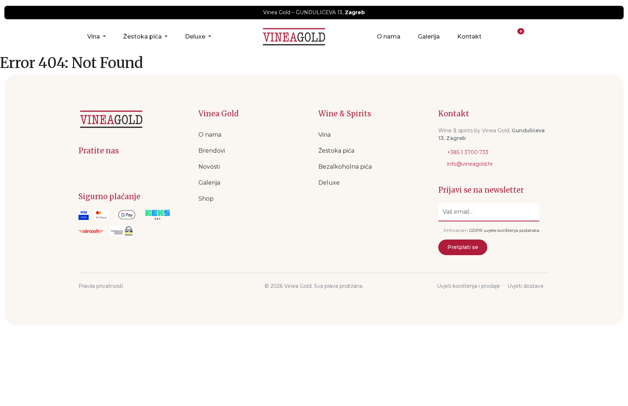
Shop (206, 198)
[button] (502, 36)
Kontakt (469, 36)
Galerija (429, 36)
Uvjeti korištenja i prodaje (468, 286)
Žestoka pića (143, 36)
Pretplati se (462, 247)
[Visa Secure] (83, 215)
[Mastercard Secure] (101, 215)
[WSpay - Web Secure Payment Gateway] (126, 215)
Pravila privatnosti (100, 286)
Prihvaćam (456, 230)
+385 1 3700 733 (467, 152)
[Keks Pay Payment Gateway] (157, 215)
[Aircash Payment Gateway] (91, 231)
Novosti (209, 166)
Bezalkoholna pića (345, 166)
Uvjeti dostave (525, 286)
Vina (94, 36)
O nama (388, 36)
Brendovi (211, 150)
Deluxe (196, 36)
